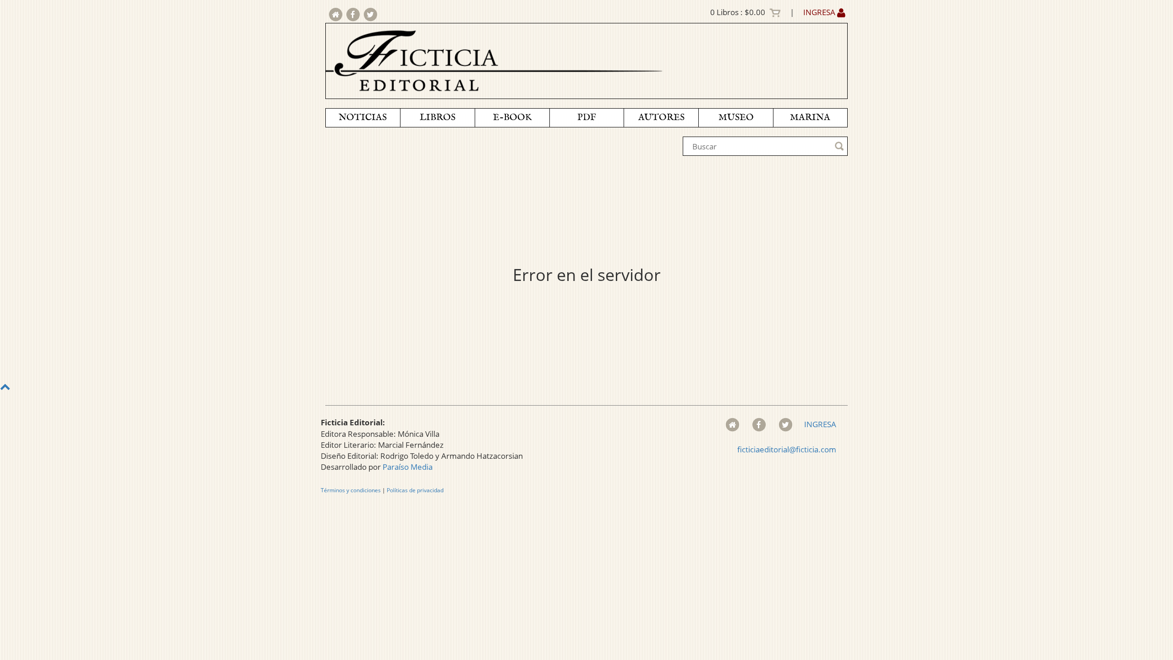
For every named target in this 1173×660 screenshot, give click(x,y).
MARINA (810, 117)
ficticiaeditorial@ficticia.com (786, 449)
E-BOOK (512, 117)
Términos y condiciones (351, 490)
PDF (586, 117)
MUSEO (736, 117)
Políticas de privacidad (415, 490)
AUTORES (661, 117)
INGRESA (820, 12)
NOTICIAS (363, 117)
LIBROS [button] (437, 117)
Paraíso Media (408, 467)
